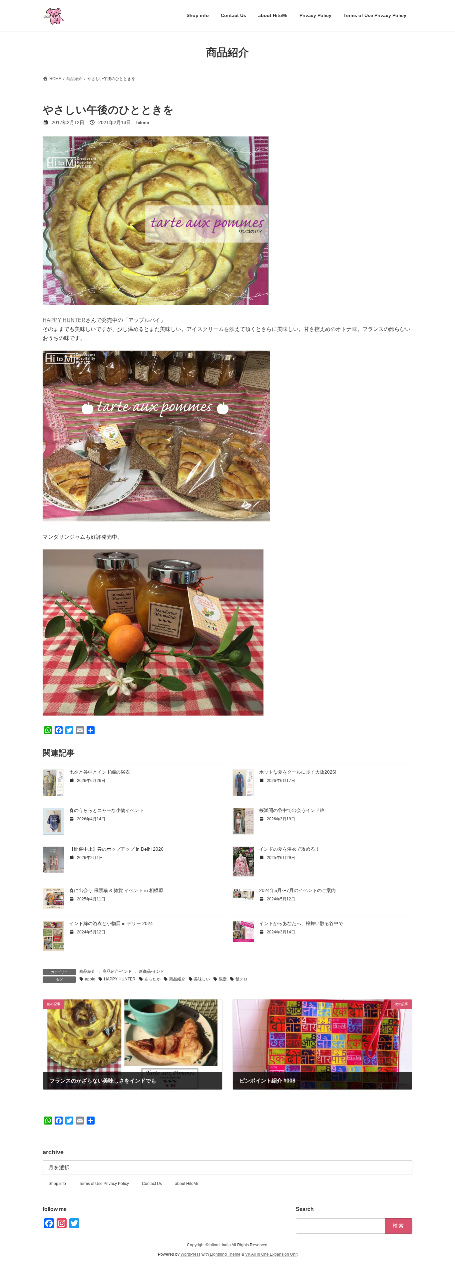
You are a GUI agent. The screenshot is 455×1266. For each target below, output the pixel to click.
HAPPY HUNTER (64, 320)
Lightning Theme (225, 1254)
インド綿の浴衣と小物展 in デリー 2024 (111, 923)
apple (90, 979)
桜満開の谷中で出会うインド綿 (291, 810)
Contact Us (152, 1183)
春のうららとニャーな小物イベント (106, 810)
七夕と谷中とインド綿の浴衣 (99, 772)
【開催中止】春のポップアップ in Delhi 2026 (116, 849)
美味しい (202, 979)
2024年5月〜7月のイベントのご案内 (297, 890)
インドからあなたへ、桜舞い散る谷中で (301, 923)
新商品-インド (151, 971)
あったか (153, 979)
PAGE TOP (438, 1221)
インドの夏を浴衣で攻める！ (289, 849)
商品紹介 (87, 971)
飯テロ (241, 979)
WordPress (191, 1254)
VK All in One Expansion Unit (271, 1254)
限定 (223, 979)
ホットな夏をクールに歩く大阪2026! (297, 772)
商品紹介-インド (117, 971)
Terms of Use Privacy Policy (104, 1183)
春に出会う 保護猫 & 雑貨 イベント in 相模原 (116, 890)
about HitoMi (186, 1183)
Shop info (57, 1183)
